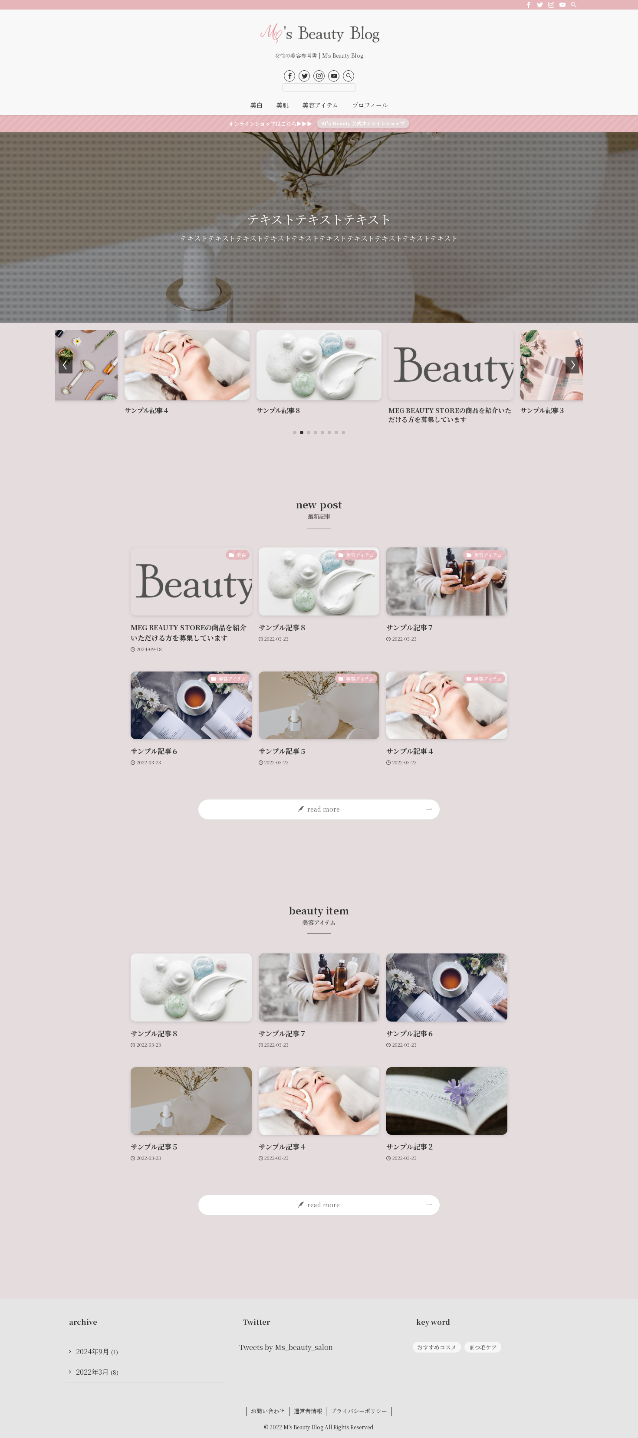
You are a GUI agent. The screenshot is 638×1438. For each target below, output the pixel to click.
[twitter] (540, 5)
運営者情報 (308, 1411)
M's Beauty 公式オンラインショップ (363, 123)
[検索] (573, 5)
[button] (294, 432)
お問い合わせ (268, 1411)
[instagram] (551, 5)
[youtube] (562, 5)
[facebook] (528, 5)
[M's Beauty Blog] (319, 33)
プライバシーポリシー (359, 1411)
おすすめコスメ (437, 1347)
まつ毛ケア (483, 1347)
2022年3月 (97, 1372)
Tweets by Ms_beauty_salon (286, 1347)
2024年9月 (97, 1351)
